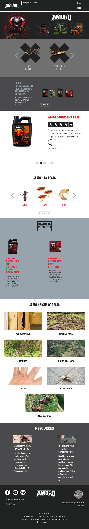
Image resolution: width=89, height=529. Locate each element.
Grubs (64, 205)
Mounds (23, 362)
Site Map (8, 500)
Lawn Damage (66, 334)
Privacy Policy (10, 504)
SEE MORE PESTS (44, 213)
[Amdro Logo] (44, 494)
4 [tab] (48, 163)
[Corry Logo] (79, 494)
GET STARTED (44, 104)
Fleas (45, 205)
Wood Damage (23, 334)
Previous (16, 57)
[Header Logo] (12, 6)
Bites (23, 389)
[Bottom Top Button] (83, 525)
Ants (25, 205)
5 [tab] (51, 163)
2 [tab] (41, 163)
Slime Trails (66, 389)
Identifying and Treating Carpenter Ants (66, 449)
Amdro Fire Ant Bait (63, 117)
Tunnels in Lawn (66, 362)
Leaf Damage (44, 416)
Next (72, 57)
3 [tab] (44, 163)
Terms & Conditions (18, 500)
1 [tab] (37, 163)
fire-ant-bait (52, 149)
